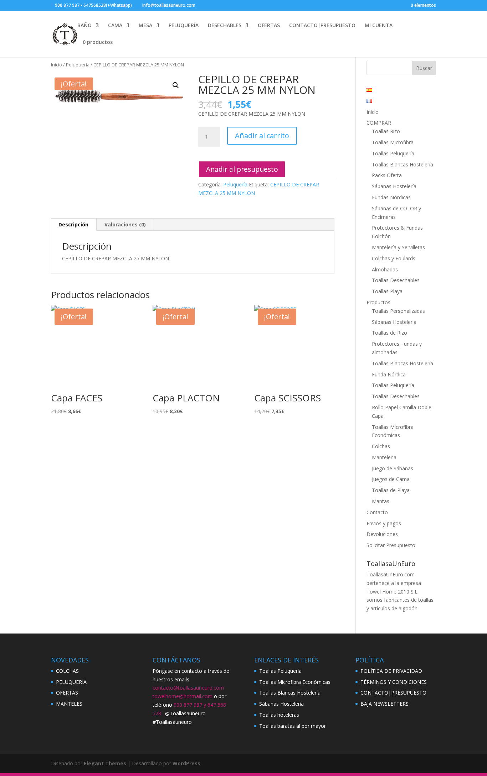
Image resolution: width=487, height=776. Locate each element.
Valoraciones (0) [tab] (125, 224)
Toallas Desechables (396, 280)
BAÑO (84, 26)
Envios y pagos (383, 523)
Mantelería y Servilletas (398, 247)
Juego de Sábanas (392, 468)
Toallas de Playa (391, 490)
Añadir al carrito (262, 135)
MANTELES (69, 703)
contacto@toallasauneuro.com (188, 687)
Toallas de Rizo (389, 332)
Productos (378, 302)
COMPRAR (378, 122)
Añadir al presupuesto (242, 169)
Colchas (381, 446)
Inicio (56, 64)
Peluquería (77, 64)
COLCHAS (67, 670)
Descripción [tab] (73, 224)
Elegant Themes (105, 763)
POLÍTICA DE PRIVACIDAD (391, 670)
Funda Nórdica (389, 374)
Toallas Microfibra (393, 142)
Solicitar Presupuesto (390, 545)
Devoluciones (382, 534)
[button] (175, 85)
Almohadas (385, 269)
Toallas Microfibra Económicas (294, 682)
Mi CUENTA (379, 26)
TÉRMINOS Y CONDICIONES (393, 682)
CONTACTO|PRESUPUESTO (322, 26)
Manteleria (384, 457)
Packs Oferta (387, 175)
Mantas (380, 501)
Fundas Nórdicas (391, 197)
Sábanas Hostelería (394, 186)
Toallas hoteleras (279, 714)
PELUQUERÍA (184, 26)
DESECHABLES (224, 26)
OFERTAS (269, 26)
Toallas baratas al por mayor (292, 725)
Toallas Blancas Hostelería (402, 164)
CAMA (115, 26)
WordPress (186, 763)
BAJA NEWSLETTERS (384, 703)
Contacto (377, 512)
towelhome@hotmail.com (182, 696)
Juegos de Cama (391, 479)
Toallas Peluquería (393, 153)
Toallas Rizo (386, 131)
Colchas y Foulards (393, 258)
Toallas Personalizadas (398, 310)
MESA (145, 26)
